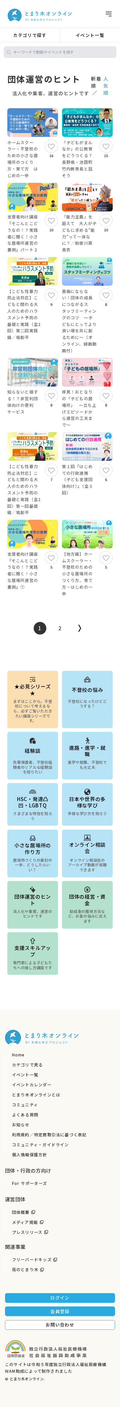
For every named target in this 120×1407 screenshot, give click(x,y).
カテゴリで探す (29, 35)
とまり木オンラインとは (36, 1095)
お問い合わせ (60, 1324)
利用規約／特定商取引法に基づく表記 (49, 1135)
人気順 (105, 85)
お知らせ (21, 1125)
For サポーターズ (29, 1183)
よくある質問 (25, 1115)
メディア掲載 (25, 1222)
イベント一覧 (90, 35)
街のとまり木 (25, 1269)
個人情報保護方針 (29, 1155)
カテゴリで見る (27, 1065)
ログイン (59, 1297)
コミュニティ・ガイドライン (40, 1145)
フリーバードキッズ (32, 1260)
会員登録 (59, 1311)
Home (18, 1055)
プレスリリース (27, 1232)
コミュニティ (25, 1105)
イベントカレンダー (32, 1085)
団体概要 (21, 1212)
